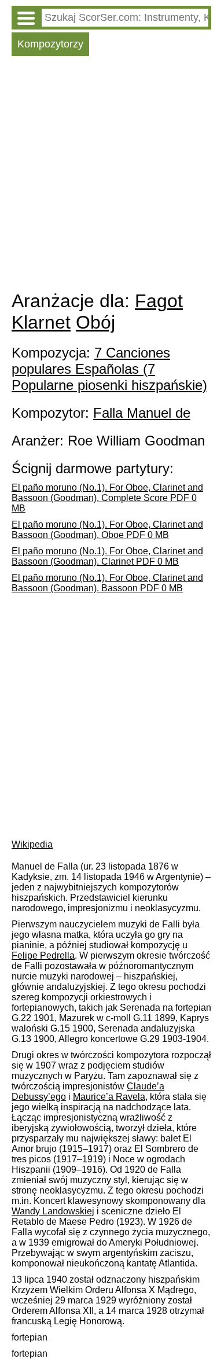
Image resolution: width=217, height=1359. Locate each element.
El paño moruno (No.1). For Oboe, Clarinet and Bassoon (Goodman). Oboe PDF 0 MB (107, 530)
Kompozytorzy (50, 44)
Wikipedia (32, 844)
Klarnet (41, 322)
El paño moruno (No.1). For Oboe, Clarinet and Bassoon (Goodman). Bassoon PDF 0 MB (107, 583)
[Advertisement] (108, 176)
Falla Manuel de (141, 413)
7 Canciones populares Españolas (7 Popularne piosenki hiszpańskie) (109, 369)
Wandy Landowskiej (53, 1211)
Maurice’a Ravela (109, 1097)
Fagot (159, 300)
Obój (95, 322)
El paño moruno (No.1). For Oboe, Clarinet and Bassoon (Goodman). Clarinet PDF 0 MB (107, 556)
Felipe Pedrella (43, 955)
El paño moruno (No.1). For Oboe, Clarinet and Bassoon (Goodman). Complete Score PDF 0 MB (107, 498)
